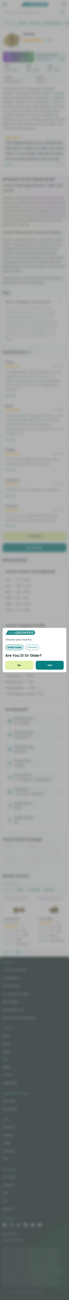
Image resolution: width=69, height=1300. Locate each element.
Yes (50, 665)
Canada (32, 647)
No (19, 665)
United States (14, 647)
